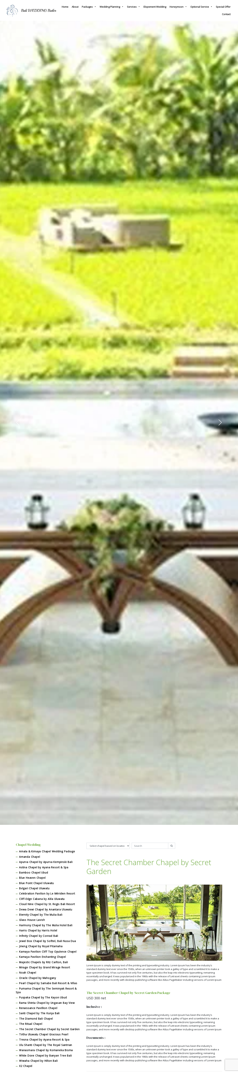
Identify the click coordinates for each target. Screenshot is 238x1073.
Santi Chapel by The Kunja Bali (39, 1013)
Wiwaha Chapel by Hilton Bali (38, 1060)
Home (65, 6)
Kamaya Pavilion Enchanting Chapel (42, 956)
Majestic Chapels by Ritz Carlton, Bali (43, 962)
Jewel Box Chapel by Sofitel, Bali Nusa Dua (47, 941)
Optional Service (199, 6)
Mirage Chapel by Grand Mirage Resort (44, 967)
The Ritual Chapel (30, 1023)
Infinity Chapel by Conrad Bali (38, 936)
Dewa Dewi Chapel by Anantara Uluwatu (45, 909)
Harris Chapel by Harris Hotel (38, 930)
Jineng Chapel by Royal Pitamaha (41, 946)
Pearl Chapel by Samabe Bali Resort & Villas (48, 983)
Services (132, 6)
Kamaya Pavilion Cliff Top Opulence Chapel (48, 951)
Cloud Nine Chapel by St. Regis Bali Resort (47, 904)
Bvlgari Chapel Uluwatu (34, 888)
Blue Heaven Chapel (32, 877)
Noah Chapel (27, 972)
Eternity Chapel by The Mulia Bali (40, 914)
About (75, 6)
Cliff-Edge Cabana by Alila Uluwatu (42, 899)
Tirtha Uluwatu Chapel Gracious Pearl (43, 1034)
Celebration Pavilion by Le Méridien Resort (47, 893)
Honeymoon (177, 6)
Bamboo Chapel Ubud (33, 872)
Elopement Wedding (155, 6)
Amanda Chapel (29, 856)
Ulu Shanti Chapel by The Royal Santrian (45, 1045)
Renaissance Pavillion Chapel (38, 1008)
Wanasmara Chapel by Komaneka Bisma (46, 1050)
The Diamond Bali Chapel (36, 1018)
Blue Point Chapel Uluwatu (36, 883)
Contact (226, 14)
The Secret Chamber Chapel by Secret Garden (49, 1029)
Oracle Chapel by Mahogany (37, 978)
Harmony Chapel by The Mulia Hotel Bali (45, 925)
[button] (18, 422)
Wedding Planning (110, 6)
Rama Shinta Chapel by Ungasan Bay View (47, 1003)
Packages (87, 6)
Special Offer (223, 6)
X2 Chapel (25, 1066)
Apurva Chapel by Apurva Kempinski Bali (46, 862)
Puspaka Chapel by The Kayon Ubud (43, 997)
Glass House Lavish (32, 920)
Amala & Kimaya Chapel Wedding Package (47, 851)
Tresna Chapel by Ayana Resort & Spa (44, 1039)
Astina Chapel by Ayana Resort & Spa (43, 867)
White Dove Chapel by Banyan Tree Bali (45, 1055)
